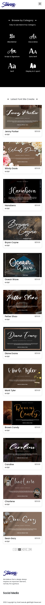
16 (30, 549)
